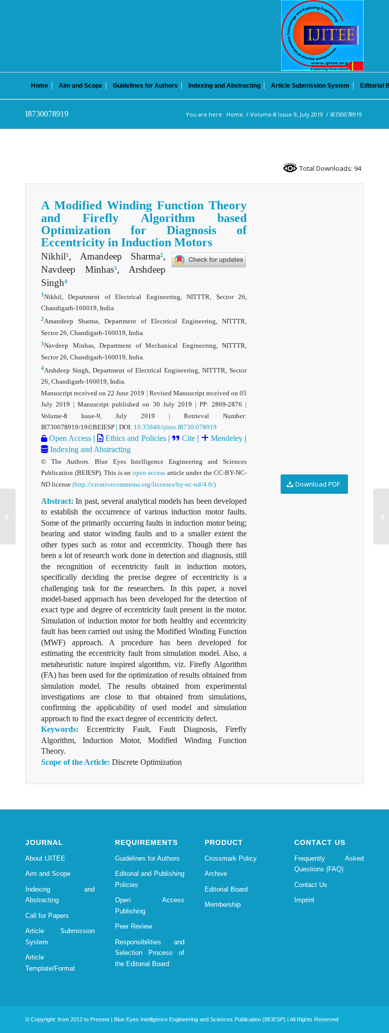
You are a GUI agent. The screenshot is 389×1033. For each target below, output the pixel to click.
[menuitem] (39, 85)
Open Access (69, 438)
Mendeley (226, 438)
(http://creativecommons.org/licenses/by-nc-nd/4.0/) (144, 484)
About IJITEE (45, 858)
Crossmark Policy (231, 858)
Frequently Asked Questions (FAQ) (329, 864)
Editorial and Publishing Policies (149, 879)
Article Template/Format (50, 962)
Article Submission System (60, 936)
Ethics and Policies (134, 438)
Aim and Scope (47, 873)
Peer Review (133, 926)
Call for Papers (47, 915)
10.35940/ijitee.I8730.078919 (175, 427)
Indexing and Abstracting (89, 449)
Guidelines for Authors (147, 858)
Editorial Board (226, 889)
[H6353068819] (8, 516)
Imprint (304, 900)
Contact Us (310, 885)
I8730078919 (46, 113)
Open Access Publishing (149, 905)
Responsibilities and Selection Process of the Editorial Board (149, 953)
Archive (216, 873)
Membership (223, 904)
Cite (188, 438)
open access (149, 472)
